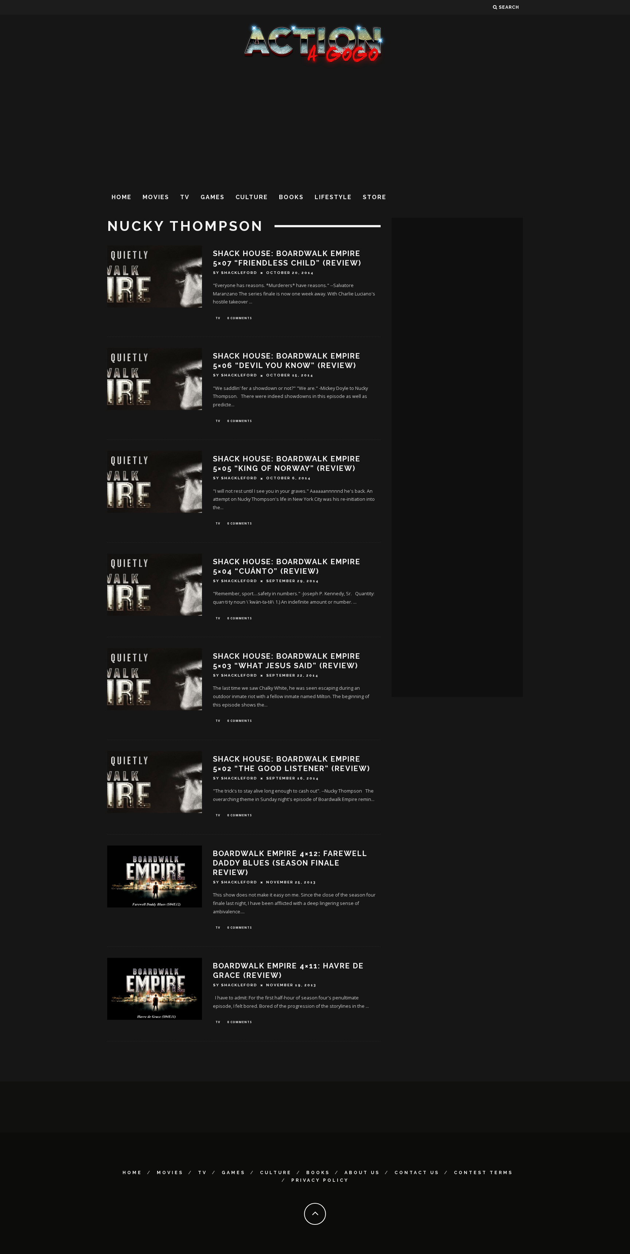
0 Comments (239, 318)
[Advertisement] (315, 127)
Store (374, 197)
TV (185, 197)
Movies (156, 197)
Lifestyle (333, 197)
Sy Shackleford (235, 273)
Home (122, 197)
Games (213, 197)
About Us (362, 1172)
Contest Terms (483, 1172)
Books (291, 197)
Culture (252, 197)
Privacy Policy (320, 1180)
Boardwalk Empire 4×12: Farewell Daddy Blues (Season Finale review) (290, 863)
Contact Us (416, 1172)
